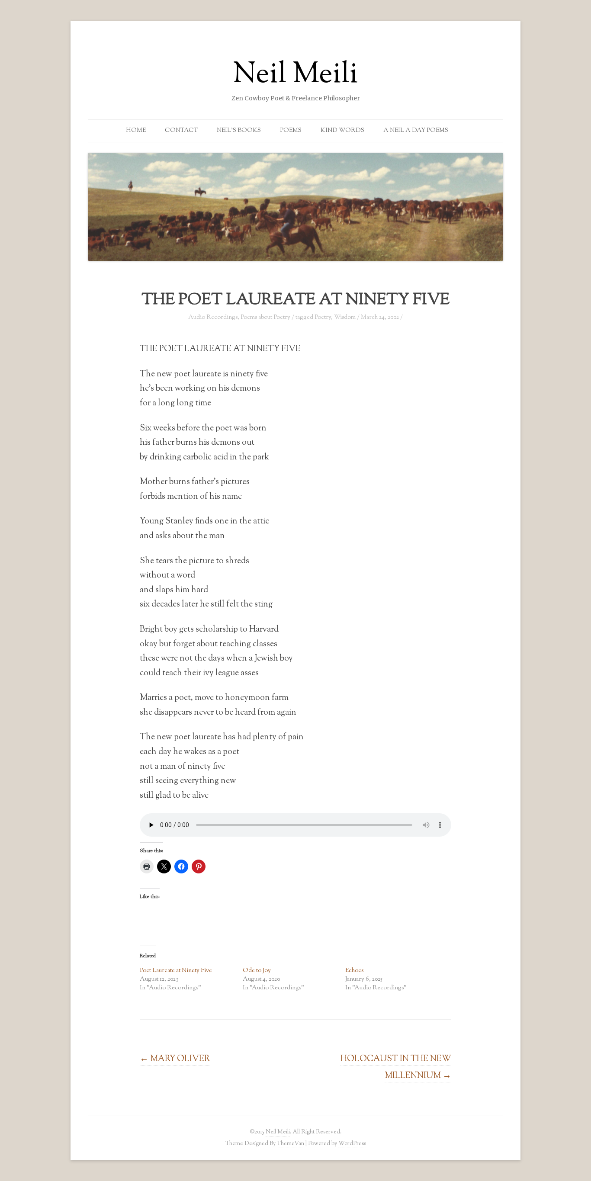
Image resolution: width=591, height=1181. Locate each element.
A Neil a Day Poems (415, 130)
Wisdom (345, 317)
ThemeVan (290, 1143)
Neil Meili (295, 75)
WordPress (352, 1143)
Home (136, 130)
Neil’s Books (239, 130)
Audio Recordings (213, 317)
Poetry (323, 317)
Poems (291, 130)
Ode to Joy (257, 970)
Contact (181, 130)
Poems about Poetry (265, 317)
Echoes (354, 970)
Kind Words (342, 130)
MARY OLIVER (175, 1059)
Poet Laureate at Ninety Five (176, 970)
